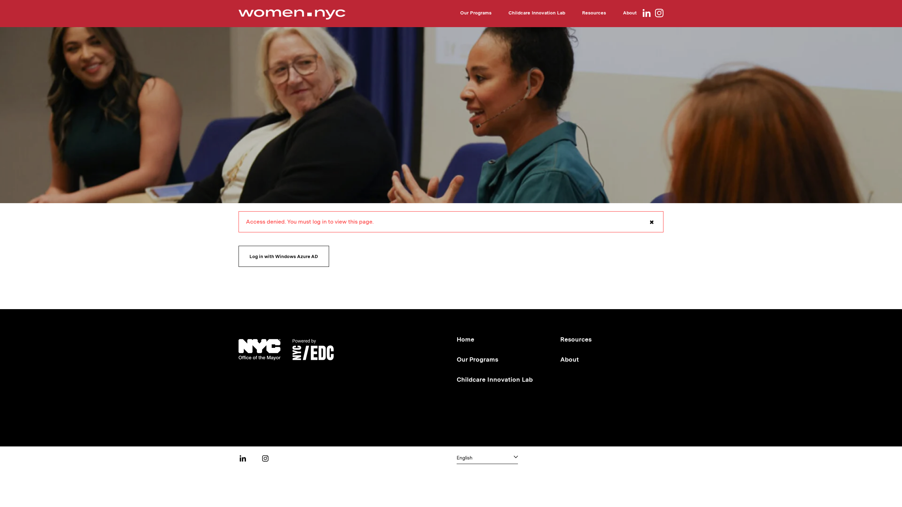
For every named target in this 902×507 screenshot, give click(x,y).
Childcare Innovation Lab (536, 12)
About (630, 12)
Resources (594, 12)
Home (465, 339)
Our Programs (476, 12)
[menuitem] (476, 14)
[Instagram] (659, 13)
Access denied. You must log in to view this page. (450, 225)
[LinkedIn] (646, 13)
